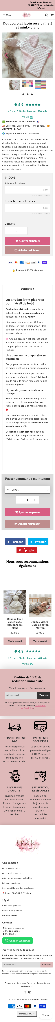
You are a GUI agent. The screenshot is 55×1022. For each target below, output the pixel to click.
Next (49, 55)
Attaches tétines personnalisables (17, 878)
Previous (6, 55)
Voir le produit (15, 641)
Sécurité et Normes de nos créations (18, 888)
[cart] (52, 15)
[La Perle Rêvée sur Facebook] (25, 992)
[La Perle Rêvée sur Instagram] (30, 992)
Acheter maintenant (29, 250)
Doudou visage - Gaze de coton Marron (40, 624)
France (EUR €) (25, 1013)
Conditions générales (11, 905)
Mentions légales (9, 915)
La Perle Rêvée (20, 999)
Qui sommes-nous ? (11, 868)
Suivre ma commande (14, 928)
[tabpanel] (14, 85)
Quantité (10, 223)
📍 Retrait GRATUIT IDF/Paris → (16, 893)
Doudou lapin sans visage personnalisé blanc (15, 623)
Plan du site (10, 983)
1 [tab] (23, 93)
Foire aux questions (11, 883)
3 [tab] (31, 93)
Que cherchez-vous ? (11, 873)
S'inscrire (44, 695)
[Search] (46, 15)
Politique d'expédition (12, 910)
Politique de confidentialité (39, 974)
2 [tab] (27, 93)
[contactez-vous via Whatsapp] (17, 943)
